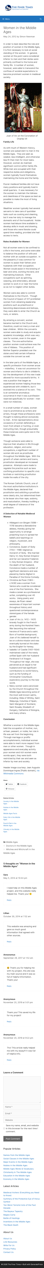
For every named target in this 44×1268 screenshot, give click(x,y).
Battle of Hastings (11, 1218)
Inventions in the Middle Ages (16, 1222)
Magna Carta (9, 1215)
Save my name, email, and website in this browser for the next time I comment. (22, 1128)
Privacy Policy (9, 1249)
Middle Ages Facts (10, 813)
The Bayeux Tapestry (13, 1211)
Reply (9, 900)
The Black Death (10, 1225)
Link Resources (10, 1242)
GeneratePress (37, 1264)
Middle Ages (12, 842)
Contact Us (8, 1252)
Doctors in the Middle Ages (19, 846)
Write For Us (8, 1245)
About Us (7, 1238)
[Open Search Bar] (40, 19)
